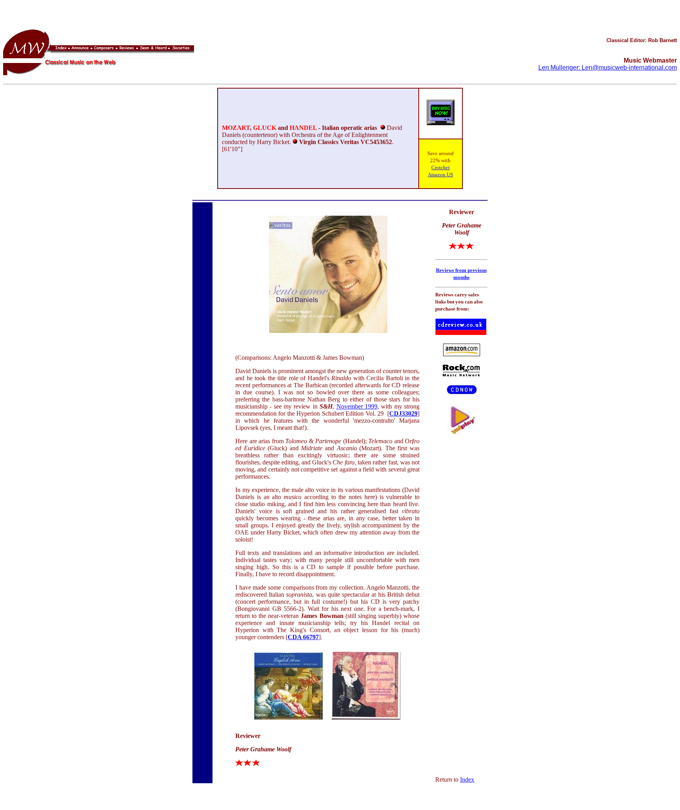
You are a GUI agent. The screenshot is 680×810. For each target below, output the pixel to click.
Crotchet (440, 167)
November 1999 (356, 406)
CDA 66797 (303, 637)
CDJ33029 (403, 413)
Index (467, 779)
